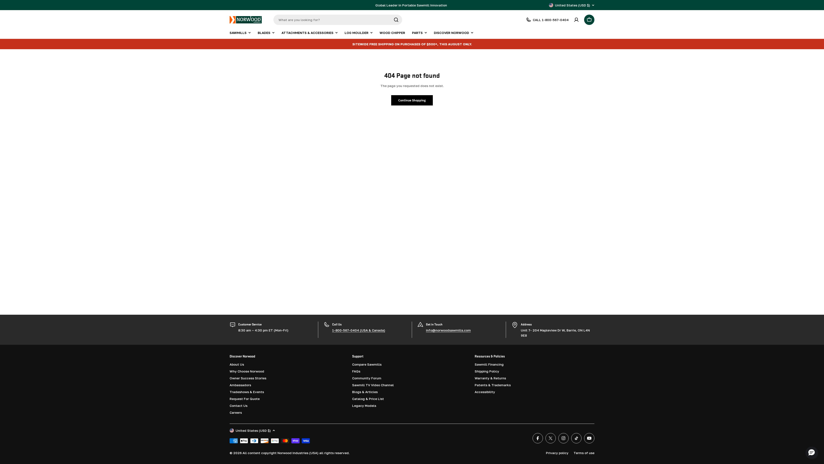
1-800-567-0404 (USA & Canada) (358, 330)
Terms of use (584, 453)
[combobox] (337, 20)
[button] (812, 453)
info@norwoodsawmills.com (448, 330)
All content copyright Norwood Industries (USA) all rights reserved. (296, 453)
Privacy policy (557, 453)
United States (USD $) (572, 5)
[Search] (396, 19)
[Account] (576, 19)
